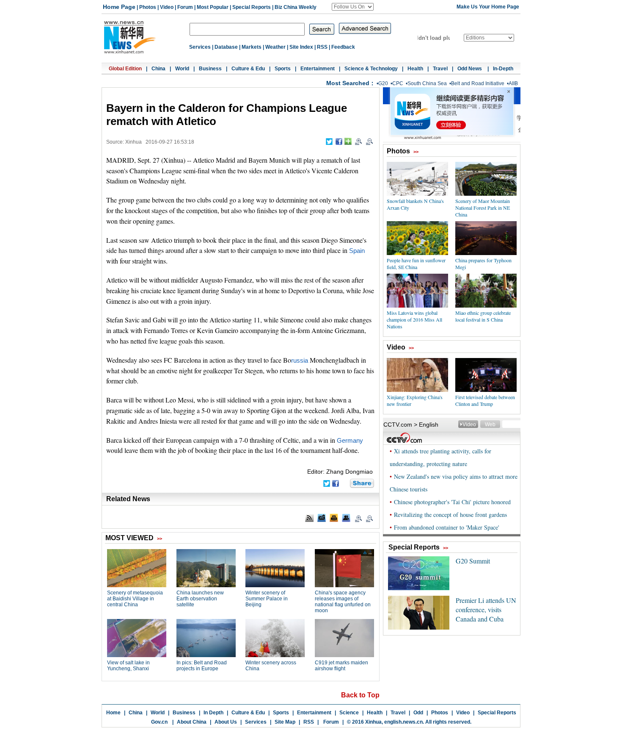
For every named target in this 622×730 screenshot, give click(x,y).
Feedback (343, 47)
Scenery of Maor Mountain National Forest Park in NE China (482, 207)
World (182, 69)
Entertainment (317, 69)
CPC (397, 83)
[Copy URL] (346, 517)
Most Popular (212, 7)
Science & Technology (371, 69)
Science (349, 713)
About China (191, 722)
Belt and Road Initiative (477, 83)
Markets (251, 47)
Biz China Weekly (296, 7)
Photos (147, 7)
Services (200, 47)
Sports (283, 69)
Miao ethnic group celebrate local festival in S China (483, 316)
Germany (350, 440)
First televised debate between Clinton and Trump (485, 400)
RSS (322, 47)
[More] (348, 141)
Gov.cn (159, 722)
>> (415, 151)
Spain (357, 250)
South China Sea (427, 83)
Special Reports (251, 7)
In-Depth (503, 69)
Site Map (285, 722)
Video (166, 7)
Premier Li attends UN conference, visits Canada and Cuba (486, 609)
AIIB (513, 83)
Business (210, 69)
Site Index (301, 47)
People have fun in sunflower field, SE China (416, 263)
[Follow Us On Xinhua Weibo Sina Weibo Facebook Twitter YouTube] (353, 7)
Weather (275, 47)
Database (226, 47)
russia (299, 360)
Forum (185, 7)
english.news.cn (403, 722)
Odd (418, 713)
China (158, 69)
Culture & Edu (248, 69)
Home (113, 713)
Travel (440, 69)
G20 (383, 83)
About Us (226, 722)
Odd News (470, 69)
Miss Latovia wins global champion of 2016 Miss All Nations (414, 319)
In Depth (213, 713)
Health (415, 69)
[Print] (334, 517)
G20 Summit (473, 560)
